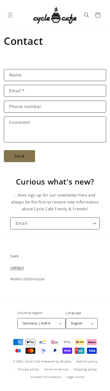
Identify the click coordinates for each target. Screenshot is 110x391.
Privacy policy (28, 369)
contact (17, 267)
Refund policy (86, 361)
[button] (10, 15)
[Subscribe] (94, 223)
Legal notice (75, 377)
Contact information (46, 377)
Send (19, 156)
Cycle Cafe (32, 361)
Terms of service (56, 369)
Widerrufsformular (27, 279)
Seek (14, 256)
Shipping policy (85, 369)
